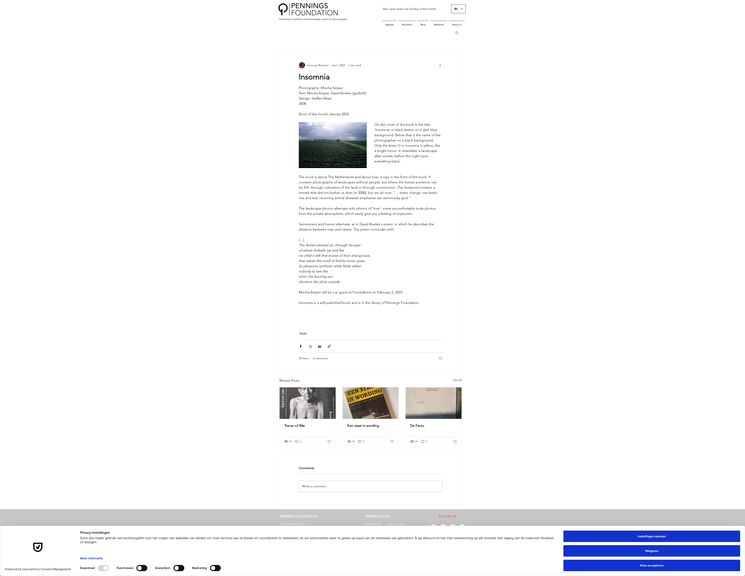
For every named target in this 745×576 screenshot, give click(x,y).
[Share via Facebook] (300, 346)
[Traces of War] (308, 403)
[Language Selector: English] (458, 8)
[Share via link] (329, 346)
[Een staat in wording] (371, 403)
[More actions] (440, 65)
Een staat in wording (363, 425)
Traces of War (294, 425)
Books (303, 333)
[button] (457, 32)
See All (457, 380)
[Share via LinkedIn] (319, 346)
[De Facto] (433, 403)
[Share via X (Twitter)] (310, 346)
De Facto (417, 425)
